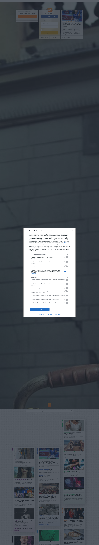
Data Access (49, 314)
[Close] (73, 231)
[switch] (66, 257)
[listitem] (49, 254)
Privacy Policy (57, 314)
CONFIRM (39, 309)
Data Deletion (42, 314)
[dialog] (49, 272)
